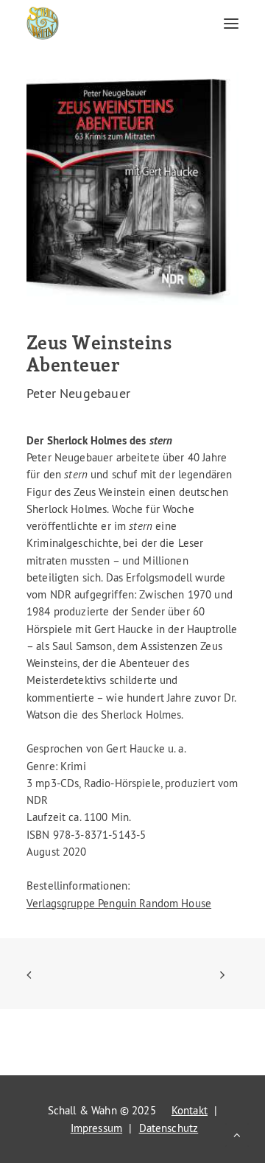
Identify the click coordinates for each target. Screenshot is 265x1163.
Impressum (96, 1128)
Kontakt (190, 1110)
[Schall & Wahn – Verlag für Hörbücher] (42, 23)
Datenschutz (169, 1128)
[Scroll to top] (237, 1132)
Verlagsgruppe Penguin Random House (118, 903)
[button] (231, 23)
